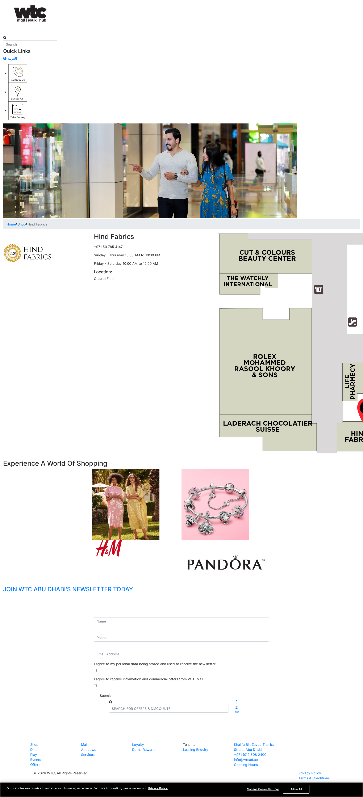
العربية (12, 58)
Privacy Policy (310, 773)
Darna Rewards (144, 749)
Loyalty (138, 744)
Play (33, 754)
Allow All (296, 789)
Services (88, 754)
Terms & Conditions (314, 778)
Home (11, 224)
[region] (181, 789)
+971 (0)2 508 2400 (250, 754)
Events (35, 760)
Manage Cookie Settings (263, 789)
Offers (35, 765)
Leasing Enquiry (195, 749)
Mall (84, 744)
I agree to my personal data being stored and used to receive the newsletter (155, 664)
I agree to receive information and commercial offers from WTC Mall (148, 679)
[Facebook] (236, 702)
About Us (88, 749)
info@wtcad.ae (246, 760)
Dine (33, 749)
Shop (22, 224)
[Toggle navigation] (6, 34)
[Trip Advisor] (237, 712)
